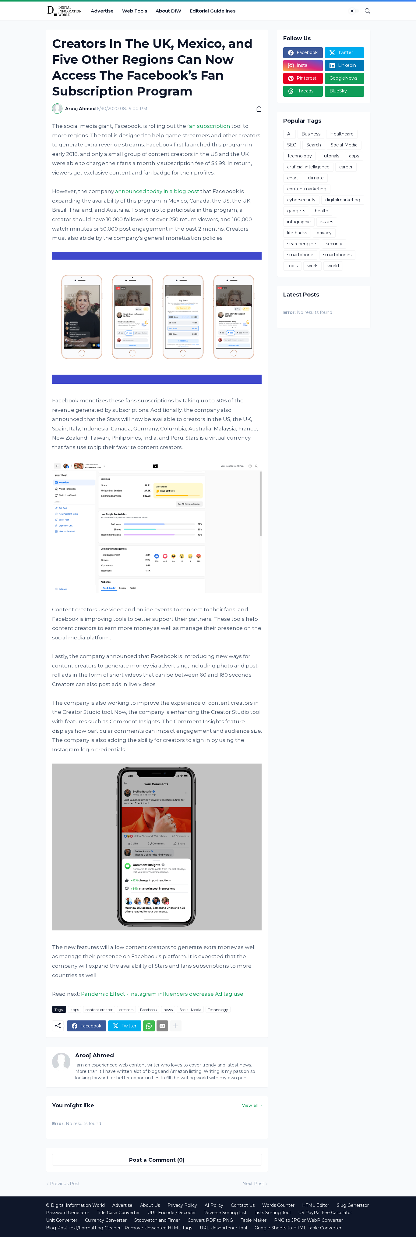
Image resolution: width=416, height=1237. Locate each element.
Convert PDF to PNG (210, 1220)
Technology (218, 1009)
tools (292, 265)
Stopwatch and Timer (157, 1220)
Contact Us (243, 1205)
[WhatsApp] (149, 1025)
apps (74, 1009)
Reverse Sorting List (225, 1212)
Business (310, 134)
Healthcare (342, 134)
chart (292, 178)
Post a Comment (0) (157, 1160)
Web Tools (134, 11)
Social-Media (190, 1009)
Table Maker (253, 1220)
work (312, 265)
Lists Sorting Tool (272, 1212)
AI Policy (214, 1205)
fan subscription (208, 126)
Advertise (102, 11)
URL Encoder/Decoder (171, 1212)
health (321, 211)
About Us (150, 1205)
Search (313, 145)
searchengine (301, 243)
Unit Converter (61, 1220)
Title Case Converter (118, 1212)
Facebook (148, 1009)
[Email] (162, 1025)
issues (326, 222)
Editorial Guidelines (212, 11)
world (333, 265)
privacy (324, 233)
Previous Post (65, 1183)
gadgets (296, 211)
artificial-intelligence (308, 167)
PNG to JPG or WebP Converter (308, 1220)
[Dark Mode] (354, 11)
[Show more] (176, 1025)
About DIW (168, 11)
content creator (99, 1009)
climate (316, 178)
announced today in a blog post (157, 191)
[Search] (365, 11)
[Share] (257, 108)
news (168, 1009)
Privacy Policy (182, 1205)
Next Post (253, 1183)
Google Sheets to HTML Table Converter (298, 1228)
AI (289, 134)
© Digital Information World (75, 1205)
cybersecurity (301, 200)
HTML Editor (315, 1205)
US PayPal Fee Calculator (325, 1212)
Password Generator (67, 1212)
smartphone (300, 254)
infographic (299, 222)
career (346, 167)
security (334, 243)
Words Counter (278, 1205)
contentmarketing (306, 189)
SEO (292, 145)
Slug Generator (353, 1205)
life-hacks (297, 233)
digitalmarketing (342, 200)
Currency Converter (106, 1220)
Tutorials (330, 156)
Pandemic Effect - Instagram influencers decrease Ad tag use (162, 994)
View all (250, 1105)
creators (126, 1009)
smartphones (337, 254)
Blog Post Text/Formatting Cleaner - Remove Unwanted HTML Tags (119, 1228)
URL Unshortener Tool (223, 1228)
